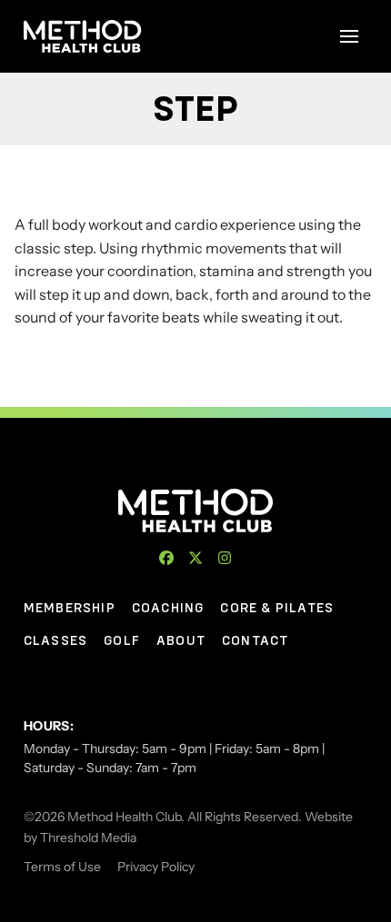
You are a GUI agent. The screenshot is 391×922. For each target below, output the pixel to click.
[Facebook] (166, 558)
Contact (255, 640)
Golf (122, 640)
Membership (69, 607)
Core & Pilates (277, 607)
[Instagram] (225, 558)
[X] (195, 558)
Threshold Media (88, 837)
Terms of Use (62, 866)
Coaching (168, 607)
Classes (55, 640)
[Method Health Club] (196, 510)
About (181, 640)
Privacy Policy (156, 866)
